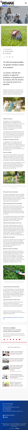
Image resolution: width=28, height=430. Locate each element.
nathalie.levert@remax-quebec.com (15, 411)
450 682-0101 (8, 408)
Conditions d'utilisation (15, 425)
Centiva (17, 428)
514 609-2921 (8, 409)
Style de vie (8, 49)
